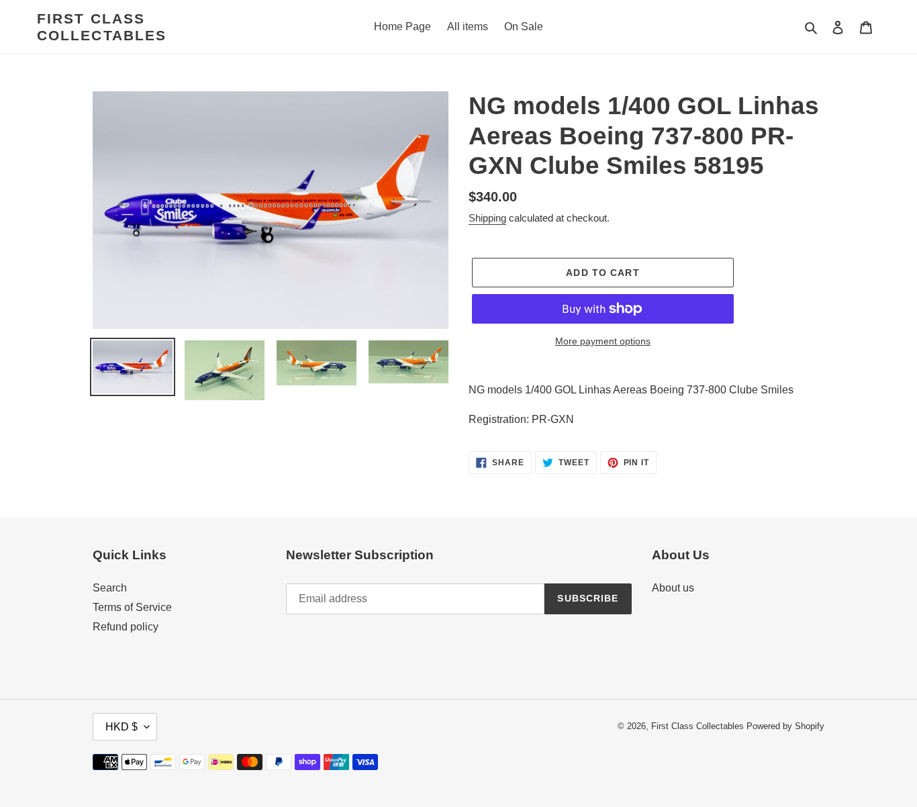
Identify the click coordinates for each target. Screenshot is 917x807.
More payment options (602, 341)
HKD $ (121, 726)
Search (110, 588)
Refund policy (125, 626)
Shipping (487, 218)
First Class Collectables (101, 27)
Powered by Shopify (785, 726)
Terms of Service (132, 607)
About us (673, 588)
